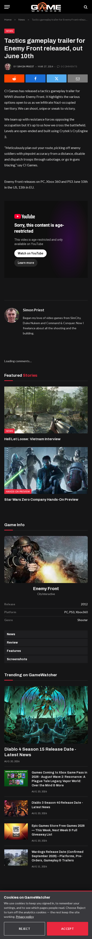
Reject (24, 928)
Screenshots (17, 659)
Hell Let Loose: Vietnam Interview (32, 439)
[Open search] (85, 7)
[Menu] (7, 7)
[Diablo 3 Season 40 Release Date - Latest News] (16, 808)
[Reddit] (14, 78)
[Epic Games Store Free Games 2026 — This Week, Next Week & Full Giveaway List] (16, 831)
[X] (57, 78)
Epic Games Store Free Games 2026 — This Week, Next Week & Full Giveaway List (58, 830)
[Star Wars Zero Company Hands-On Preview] (46, 470)
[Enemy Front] (46, 559)
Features (14, 651)
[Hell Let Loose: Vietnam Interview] (46, 410)
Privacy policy (25, 916)
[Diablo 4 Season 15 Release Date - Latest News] (46, 715)
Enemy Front (46, 588)
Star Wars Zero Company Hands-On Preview (41, 499)
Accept (67, 928)
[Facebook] (35, 78)
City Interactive (46, 594)
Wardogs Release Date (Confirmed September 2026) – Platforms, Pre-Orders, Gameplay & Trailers (57, 856)
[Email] (78, 78)
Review (12, 642)
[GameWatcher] (46, 7)
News (9, 31)
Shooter (82, 620)
